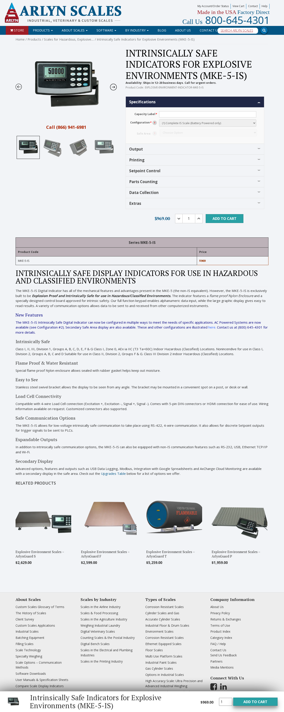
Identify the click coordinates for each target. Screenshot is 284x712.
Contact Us (209, 30)
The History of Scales (31, 613)
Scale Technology (28, 650)
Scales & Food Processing (99, 613)
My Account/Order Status (213, 6)
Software (105, 30)
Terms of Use (220, 625)
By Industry (135, 30)
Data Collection (144, 192)
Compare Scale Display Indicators (40, 686)
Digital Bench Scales (95, 644)
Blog (162, 30)
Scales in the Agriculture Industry (104, 619)
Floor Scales (154, 650)
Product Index (220, 631)
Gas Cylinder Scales (159, 668)
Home (20, 39)
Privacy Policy (220, 613)
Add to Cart (255, 701)
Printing (136, 159)
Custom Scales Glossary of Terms (40, 607)
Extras (135, 203)
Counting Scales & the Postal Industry (108, 638)
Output (136, 149)
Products (42, 30)
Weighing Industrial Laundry (100, 625)
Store (18, 30)
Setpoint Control (144, 170)
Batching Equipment (30, 638)
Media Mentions (222, 667)
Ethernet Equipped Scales (163, 644)
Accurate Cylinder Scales (162, 619)
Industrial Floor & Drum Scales (167, 625)
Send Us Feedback (223, 655)
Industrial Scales (27, 631)
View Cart (238, 6)
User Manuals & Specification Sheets (42, 680)
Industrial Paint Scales (161, 662)
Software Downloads (31, 673)
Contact (253, 6)
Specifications (142, 101)
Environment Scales (159, 631)
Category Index (221, 638)
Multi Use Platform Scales (163, 656)
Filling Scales (25, 644)
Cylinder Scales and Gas (162, 613)
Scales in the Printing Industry (102, 661)
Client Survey (25, 619)
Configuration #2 (50, 327)
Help (265, 6)
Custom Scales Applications (35, 625)
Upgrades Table (113, 473)
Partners (216, 661)
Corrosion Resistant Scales (164, 607)
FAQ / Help (218, 644)
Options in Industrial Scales (164, 675)
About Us (183, 30)
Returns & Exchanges (225, 619)
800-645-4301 (226, 20)
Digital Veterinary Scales (98, 631)
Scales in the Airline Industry (100, 607)
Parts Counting (143, 181)
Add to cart (225, 218)
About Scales (73, 30)
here (211, 327)
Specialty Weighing (29, 656)
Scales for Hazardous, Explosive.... (69, 39)
